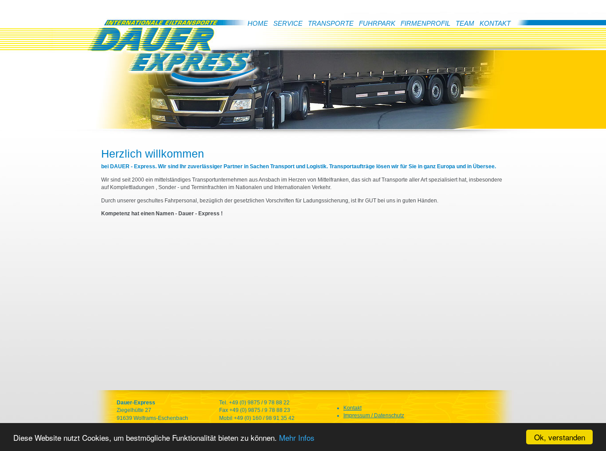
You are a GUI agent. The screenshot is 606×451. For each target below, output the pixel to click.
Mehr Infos (297, 437)
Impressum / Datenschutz (373, 415)
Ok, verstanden (559, 437)
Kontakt (352, 408)
